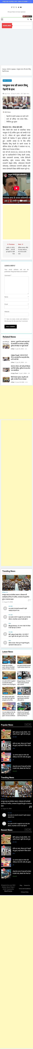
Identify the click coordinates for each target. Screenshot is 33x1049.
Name (16, 297)
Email (16, 304)
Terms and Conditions (25, 888)
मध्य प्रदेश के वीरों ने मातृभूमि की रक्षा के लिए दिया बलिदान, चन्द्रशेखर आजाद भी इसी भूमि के (9, 682)
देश (7, 592)
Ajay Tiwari (7, 93)
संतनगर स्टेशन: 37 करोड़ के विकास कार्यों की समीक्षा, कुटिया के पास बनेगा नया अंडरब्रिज (20, 368)
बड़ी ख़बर (4, 592)
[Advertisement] (16, 47)
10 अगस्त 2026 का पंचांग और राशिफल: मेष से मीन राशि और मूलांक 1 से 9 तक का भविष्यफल (8, 714)
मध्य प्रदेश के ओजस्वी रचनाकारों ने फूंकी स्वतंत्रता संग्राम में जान (14, 1)
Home (4, 69)
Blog (21, 885)
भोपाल (10, 623)
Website (6, 311)
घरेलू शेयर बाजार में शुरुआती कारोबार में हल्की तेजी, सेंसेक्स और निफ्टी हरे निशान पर (23, 714)
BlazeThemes (8, 891)
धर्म (4, 709)
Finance (21, 709)
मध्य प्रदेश (11, 606)
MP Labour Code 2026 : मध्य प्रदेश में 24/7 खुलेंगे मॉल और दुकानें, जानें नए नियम (8, 698)
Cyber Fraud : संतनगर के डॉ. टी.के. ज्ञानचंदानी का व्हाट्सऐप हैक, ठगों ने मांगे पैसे (20, 357)
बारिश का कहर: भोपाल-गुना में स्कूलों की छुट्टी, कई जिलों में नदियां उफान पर (23, 698)
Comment (7, 275)
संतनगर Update (11, 69)
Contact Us (27, 885)
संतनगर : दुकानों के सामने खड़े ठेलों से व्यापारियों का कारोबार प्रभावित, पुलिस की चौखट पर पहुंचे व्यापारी (20, 344)
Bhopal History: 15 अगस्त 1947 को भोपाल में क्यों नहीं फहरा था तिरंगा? (23, 682)
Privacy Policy (24, 892)
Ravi (13, 349)
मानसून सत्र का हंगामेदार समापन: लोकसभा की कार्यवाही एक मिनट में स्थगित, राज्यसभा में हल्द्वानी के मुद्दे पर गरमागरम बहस (15, 597)
